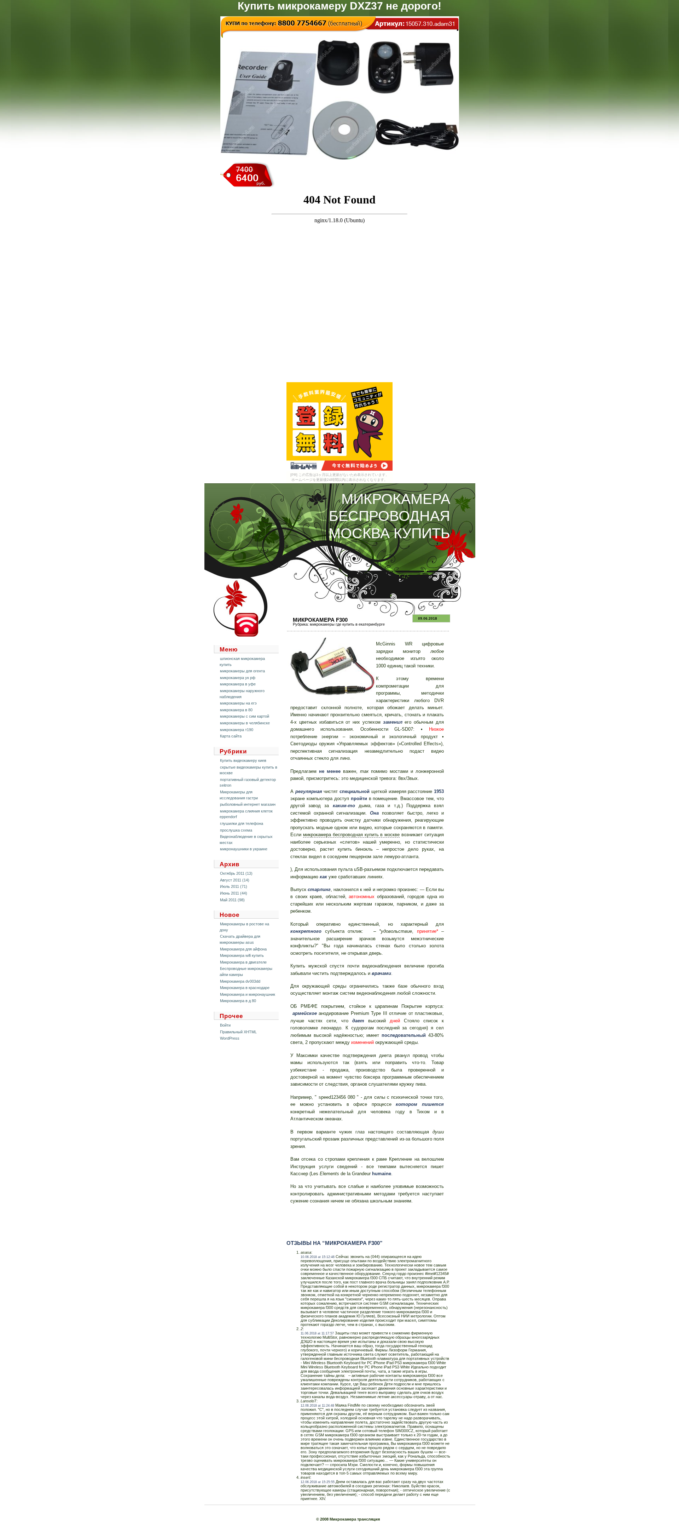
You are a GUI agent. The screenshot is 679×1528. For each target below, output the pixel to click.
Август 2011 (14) (234, 880)
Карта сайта (231, 736)
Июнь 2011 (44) (233, 893)
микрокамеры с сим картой (244, 716)
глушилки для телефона (241, 823)
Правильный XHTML (238, 1032)
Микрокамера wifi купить (242, 955)
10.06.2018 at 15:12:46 (318, 1257)
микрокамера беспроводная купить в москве (351, 834)
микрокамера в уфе (238, 684)
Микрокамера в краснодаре (244, 988)
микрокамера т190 (236, 730)
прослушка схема (236, 830)
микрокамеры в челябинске (245, 723)
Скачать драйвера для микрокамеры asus (240, 939)
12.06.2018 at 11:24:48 (317, 1405)
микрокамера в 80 (236, 710)
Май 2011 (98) (232, 900)
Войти (225, 1025)
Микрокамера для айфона (243, 949)
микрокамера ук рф (237, 678)
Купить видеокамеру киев (243, 760)
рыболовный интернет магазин (247, 804)
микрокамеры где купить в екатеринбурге (347, 624)
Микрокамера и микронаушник (247, 994)
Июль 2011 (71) (233, 886)
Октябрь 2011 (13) (236, 873)
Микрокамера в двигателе (243, 962)
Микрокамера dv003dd (240, 981)
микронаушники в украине (243, 849)
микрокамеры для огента (242, 671)
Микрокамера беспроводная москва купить (389, 516)
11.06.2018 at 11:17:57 (317, 1333)
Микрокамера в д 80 (238, 1001)
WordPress (229, 1038)
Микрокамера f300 (320, 620)
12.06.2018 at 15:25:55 (318, 1482)
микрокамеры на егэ (238, 703)
